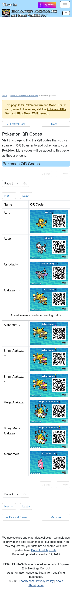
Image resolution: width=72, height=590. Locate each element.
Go (25, 183)
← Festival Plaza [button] (16, 124)
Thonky (9, 4)
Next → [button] (9, 196)
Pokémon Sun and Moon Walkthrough (34, 13)
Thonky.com (21, 11)
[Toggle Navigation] (66, 13)
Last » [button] (26, 196)
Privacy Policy (45, 581)
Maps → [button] (55, 124)
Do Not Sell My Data (43, 550)
